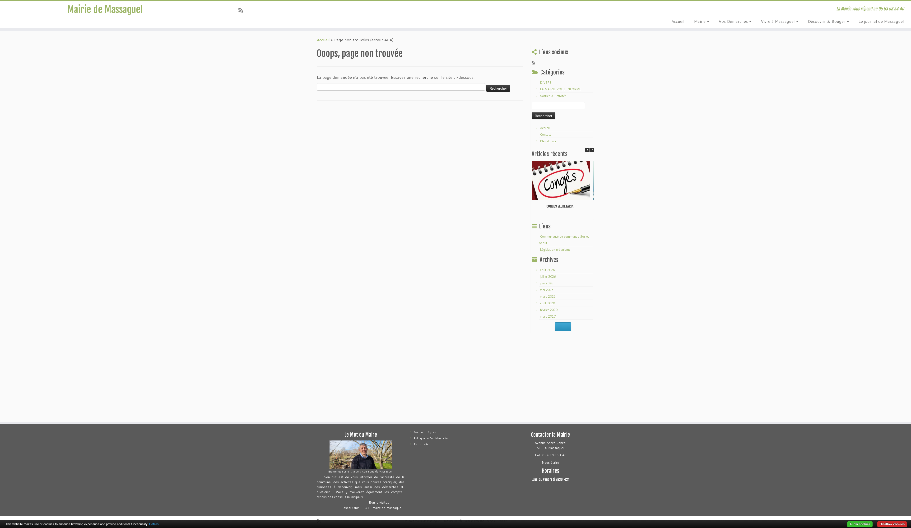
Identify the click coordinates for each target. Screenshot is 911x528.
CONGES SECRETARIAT (560, 206)
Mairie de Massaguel (105, 9)
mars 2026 (548, 296)
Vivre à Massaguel (778, 21)
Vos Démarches (734, 21)
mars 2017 (548, 316)
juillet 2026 (548, 276)
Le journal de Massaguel (881, 21)
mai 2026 (546, 290)
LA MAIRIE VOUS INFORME (560, 89)
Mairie (700, 21)
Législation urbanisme (555, 249)
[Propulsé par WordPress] (460, 520)
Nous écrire (550, 462)
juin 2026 (546, 283)
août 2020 (547, 303)
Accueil (677, 21)
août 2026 (547, 270)
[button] (592, 150)
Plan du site (548, 141)
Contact (545, 134)
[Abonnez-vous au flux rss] (242, 10)
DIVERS (546, 82)
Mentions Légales (425, 432)
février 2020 (549, 310)
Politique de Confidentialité (431, 438)
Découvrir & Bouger (827, 21)
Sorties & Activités (553, 96)
